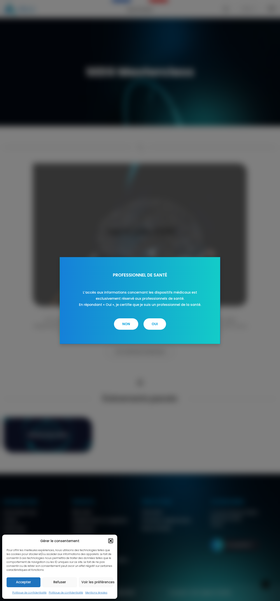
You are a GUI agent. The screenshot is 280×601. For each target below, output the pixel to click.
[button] (110, 541)
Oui (155, 324)
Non (126, 324)
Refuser (59, 582)
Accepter (23, 582)
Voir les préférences (97, 582)
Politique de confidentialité (29, 592)
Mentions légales (96, 592)
